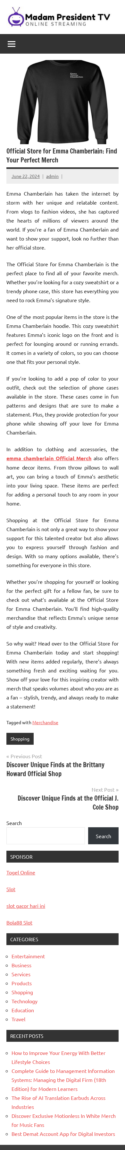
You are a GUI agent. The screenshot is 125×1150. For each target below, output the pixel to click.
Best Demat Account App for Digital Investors (63, 1133)
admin (52, 176)
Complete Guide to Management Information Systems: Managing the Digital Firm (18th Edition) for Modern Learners (63, 1079)
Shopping (20, 739)
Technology (25, 1001)
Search (14, 823)
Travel (18, 1019)
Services (21, 974)
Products (22, 983)
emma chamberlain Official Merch (48, 458)
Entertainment (28, 956)
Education (23, 1010)
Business (21, 965)
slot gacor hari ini (25, 905)
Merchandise (45, 722)
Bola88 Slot (19, 922)
